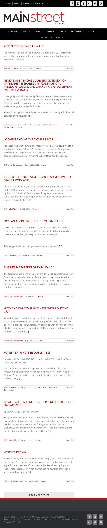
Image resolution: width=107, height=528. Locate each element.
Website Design (15, 452)
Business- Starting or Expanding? (29, 267)
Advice (38, 68)
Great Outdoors (48, 387)
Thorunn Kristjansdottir (14, 165)
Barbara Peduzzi (12, 68)
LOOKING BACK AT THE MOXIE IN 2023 (28, 139)
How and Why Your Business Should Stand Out (36, 310)
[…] (30, 115)
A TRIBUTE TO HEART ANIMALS (24, 46)
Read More (70, 68)
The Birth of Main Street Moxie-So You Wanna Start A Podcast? (37, 178)
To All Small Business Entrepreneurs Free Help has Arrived (38, 403)
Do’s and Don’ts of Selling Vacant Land (33, 221)
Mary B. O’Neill (11, 209)
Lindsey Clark (11, 125)
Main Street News (16, 127)
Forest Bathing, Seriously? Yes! (27, 352)
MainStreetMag (11, 255)
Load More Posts (39, 495)
